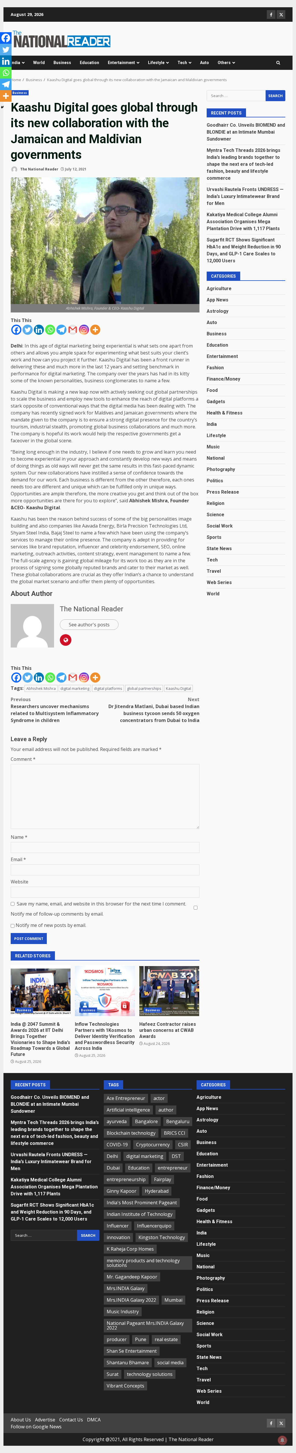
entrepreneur (173, 1168)
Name (19, 837)
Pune (140, 1339)
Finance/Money (223, 379)
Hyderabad (157, 1191)
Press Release (223, 492)
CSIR (183, 1144)
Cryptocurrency (153, 1144)
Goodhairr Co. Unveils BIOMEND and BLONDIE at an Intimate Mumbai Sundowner (246, 132)
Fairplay (162, 1179)
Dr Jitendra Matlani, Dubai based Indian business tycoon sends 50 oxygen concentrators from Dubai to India (153, 709)
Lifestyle (156, 62)
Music (213, 447)
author (165, 1110)
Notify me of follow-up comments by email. (57, 914)
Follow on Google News (36, 1426)
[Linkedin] (39, 330)
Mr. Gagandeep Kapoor (132, 1277)
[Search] (278, 62)
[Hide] (2, 107)
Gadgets (216, 401)
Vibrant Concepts (125, 1386)
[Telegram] (61, 330)
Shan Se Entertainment (132, 1351)
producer (117, 1339)
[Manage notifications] (282, 1440)
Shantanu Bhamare (128, 1362)
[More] (95, 330)
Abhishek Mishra (41, 688)
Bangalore (146, 1121)
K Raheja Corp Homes (130, 1249)
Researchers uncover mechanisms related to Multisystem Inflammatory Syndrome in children (55, 709)
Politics (215, 480)
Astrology (217, 311)
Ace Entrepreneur (126, 1098)
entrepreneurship (126, 1179)
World (39, 62)
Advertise (45, 1419)
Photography (221, 469)
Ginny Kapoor (121, 1191)
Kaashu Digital (178, 688)
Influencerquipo (154, 1226)
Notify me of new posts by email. (51, 925)
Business (62, 62)
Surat (113, 1374)
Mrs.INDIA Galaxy (126, 1288)
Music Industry (123, 1311)
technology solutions (150, 1374)
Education (89, 62)
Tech (182, 62)
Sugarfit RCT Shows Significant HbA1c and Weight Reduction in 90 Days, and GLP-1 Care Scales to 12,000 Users (52, 1212)
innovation (118, 1237)
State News (219, 548)
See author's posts (89, 624)
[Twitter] (28, 330)
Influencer (118, 1226)
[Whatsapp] (50, 330)
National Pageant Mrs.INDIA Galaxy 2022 (145, 1325)
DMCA (94, 1419)
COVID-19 (117, 1144)
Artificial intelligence (128, 1110)
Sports (214, 537)
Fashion (215, 367)
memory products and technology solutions (143, 1262)
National (216, 458)
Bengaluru (177, 1121)
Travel (214, 571)
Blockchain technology (131, 1133)
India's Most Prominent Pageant (142, 1202)
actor (159, 1098)
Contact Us (71, 1419)
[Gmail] (73, 330)
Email (18, 859)
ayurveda (117, 1121)
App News (217, 300)
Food (212, 390)
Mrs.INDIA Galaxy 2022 (131, 1300)
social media (170, 1362)
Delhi (112, 1156)
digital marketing (74, 688)
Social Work (220, 526)
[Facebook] (16, 330)
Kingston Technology (161, 1237)
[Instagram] (84, 330)
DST (176, 1156)
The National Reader (38, 169)
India (15, 62)
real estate (166, 1339)
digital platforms (108, 688)
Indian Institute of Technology (140, 1214)
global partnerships (144, 688)
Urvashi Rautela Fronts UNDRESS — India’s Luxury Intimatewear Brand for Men (245, 196)
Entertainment (121, 62)
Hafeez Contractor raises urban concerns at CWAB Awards (169, 991)
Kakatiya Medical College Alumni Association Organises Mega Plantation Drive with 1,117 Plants (243, 221)
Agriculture (219, 288)
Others (224, 62)
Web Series (219, 582)
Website (19, 882)
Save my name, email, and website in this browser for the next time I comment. (101, 904)
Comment (23, 759)
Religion (215, 503)
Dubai (113, 1168)
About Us (21, 1419)
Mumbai (173, 1300)
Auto (204, 62)
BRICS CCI (174, 1133)
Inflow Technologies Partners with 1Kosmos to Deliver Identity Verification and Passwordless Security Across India (105, 991)
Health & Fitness (225, 413)
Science (215, 514)
